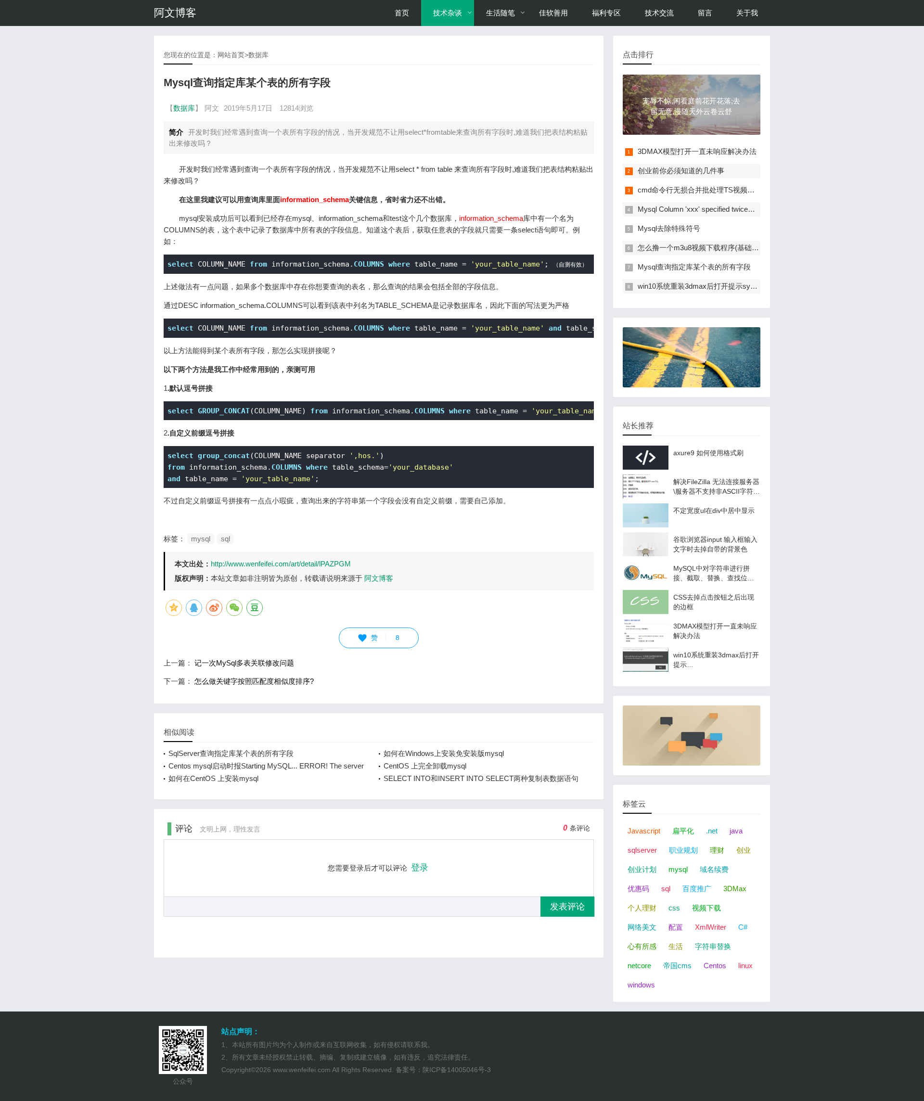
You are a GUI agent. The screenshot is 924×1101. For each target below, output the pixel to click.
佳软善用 (553, 13)
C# (742, 927)
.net (712, 831)
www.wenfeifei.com (302, 1070)
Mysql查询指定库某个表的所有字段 (694, 267)
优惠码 (638, 888)
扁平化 (683, 831)
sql (225, 539)
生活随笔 (500, 13)
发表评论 (567, 906)
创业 (743, 850)
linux (745, 965)
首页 (402, 13)
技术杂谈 (447, 13)
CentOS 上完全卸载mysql (425, 766)
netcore (639, 965)
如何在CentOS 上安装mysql (213, 778)
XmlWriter (710, 927)
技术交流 (659, 13)
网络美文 (642, 927)
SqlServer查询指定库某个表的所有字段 (231, 753)
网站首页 (231, 55)
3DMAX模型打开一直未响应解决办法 (697, 151)
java (736, 831)
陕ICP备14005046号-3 (457, 1070)
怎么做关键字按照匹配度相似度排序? (254, 681)
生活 (675, 946)
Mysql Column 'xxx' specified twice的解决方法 (711, 209)
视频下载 (706, 908)
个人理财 (642, 908)
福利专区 (606, 13)
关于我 (747, 13)
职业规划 (683, 850)
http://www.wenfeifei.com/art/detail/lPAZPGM (281, 564)
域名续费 (714, 869)
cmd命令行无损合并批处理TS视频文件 (700, 190)
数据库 (258, 55)
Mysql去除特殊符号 (669, 228)
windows (641, 985)
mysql (200, 539)
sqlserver (642, 850)
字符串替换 (713, 946)
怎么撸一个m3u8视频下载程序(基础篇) (699, 247)
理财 (717, 850)
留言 (705, 13)
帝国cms (677, 965)
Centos (715, 965)
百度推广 (696, 888)
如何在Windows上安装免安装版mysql (444, 753)
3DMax (734, 888)
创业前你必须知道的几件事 (681, 170)
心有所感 (642, 946)
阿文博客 (175, 13)
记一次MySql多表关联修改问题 (244, 663)
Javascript (644, 831)
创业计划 (642, 869)
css (674, 908)
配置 (675, 927)
